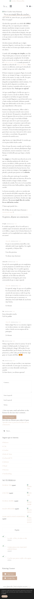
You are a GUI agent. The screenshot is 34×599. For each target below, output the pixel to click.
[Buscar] (27, 6)
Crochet (5, 450)
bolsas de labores (22, 65)
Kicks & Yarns (7, 454)
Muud (5, 466)
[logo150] (17, 1)
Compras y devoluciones (13, 588)
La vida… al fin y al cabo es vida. (17, 538)
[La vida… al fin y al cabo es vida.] (4, 536)
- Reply (15, 223)
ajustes (4, 593)
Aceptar (4, 596)
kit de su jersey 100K (10, 62)
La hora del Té (7, 458)
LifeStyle (6, 462)
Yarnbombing (7, 474)
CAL (4, 446)
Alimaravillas (8, 241)
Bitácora (5, 442)
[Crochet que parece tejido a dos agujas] (4, 556)
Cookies (27, 588)
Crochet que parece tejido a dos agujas (19, 558)
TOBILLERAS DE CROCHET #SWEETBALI (17, 548)
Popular (17, 530)
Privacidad (22, 588)
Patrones (6, 470)
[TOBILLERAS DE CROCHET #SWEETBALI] (4, 546)
